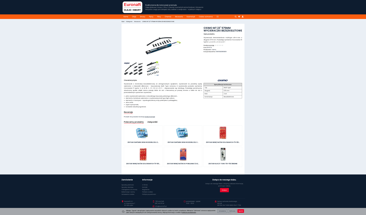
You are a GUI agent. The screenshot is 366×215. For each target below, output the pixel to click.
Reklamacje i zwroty (128, 192)
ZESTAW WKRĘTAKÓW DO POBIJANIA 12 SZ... (183, 164)
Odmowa (232, 211)
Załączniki (152, 122)
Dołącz (224, 190)
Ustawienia (222, 211)
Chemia (168, 17)
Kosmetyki (191, 17)
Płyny (151, 17)
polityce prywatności (189, 212)
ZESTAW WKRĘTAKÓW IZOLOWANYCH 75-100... (143, 164)
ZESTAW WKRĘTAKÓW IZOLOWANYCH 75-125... (223, 142)
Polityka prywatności (149, 194)
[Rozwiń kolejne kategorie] (218, 16)
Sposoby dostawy (127, 187)
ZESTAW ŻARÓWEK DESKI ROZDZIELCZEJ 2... (143, 142)
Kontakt (144, 187)
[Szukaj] (235, 16)
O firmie (145, 185)
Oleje (134, 17)
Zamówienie (127, 180)
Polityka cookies (147, 192)
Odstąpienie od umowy (129, 189)
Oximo (214, 50)
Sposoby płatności (128, 185)
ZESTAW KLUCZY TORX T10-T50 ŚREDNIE (222, 164)
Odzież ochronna (206, 17)
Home (125, 17)
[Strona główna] (132, 7)
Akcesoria (179, 17)
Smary (142, 17)
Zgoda (240, 211)
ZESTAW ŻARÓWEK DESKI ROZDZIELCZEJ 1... (183, 142)
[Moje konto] (242, 16)
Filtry (159, 17)
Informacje (147, 180)
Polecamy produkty (134, 122)
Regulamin (145, 189)
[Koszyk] (239, 16)
